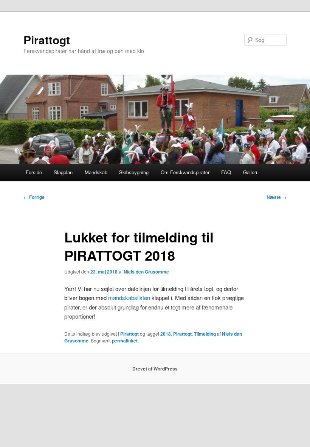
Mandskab (96, 172)
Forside (34, 172)
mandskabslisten (129, 298)
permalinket (125, 340)
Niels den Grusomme (146, 271)
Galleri (250, 172)
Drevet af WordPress (155, 368)
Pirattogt (46, 39)
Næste (277, 197)
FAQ (226, 172)
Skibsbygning (134, 172)
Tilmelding (205, 333)
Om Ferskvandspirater (185, 172)
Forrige (34, 197)
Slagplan (63, 172)
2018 (165, 333)
